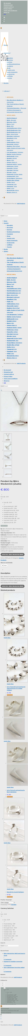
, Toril (10, 284)
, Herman (12, 334)
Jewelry (6, 223)
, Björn (13, 355)
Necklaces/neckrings (13, 232)
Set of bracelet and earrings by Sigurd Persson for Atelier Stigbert (16, 688)
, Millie (11, 282)
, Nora (13, 304)
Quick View (7, 637)
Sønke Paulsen (14, 317)
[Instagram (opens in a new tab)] (4, 19)
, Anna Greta (12, 295)
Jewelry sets (11, 238)
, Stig (12, 299)
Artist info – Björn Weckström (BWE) (12, 554)
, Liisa (10, 353)
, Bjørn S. (12, 325)
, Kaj (10, 301)
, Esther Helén (14, 338)
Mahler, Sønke (14, 327)
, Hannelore (14, 343)
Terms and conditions (10, 10)
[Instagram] (4, 985)
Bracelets (10, 225)
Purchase (4, 525)
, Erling (14, 288)
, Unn (12, 349)
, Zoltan (12, 332)
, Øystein (11, 280)
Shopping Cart (8, 5)
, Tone (12, 351)
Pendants (10, 234)
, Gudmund (13, 297)
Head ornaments (12, 240)
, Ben (14, 290)
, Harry (11, 347)
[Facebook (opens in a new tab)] (4, 17)
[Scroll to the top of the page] (1, 1006)
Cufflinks (9, 245)
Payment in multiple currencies (13, 961)
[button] (1, 390)
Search (2, 215)
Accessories (10, 242)
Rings (8, 236)
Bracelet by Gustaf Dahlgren (15, 892)
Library (6, 251)
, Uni (14, 293)
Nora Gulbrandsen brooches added (14, 967)
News (5, 221)
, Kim (10, 323)
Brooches (10, 227)
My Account (7, 3)
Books (6, 249)
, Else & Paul (13, 308)
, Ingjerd (12, 306)
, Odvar (12, 330)
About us (6, 12)
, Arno (12, 319)
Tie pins (9, 247)
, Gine (12, 340)
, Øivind (11, 321)
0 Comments (7, 959)
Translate (13, 904)
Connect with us (9, 6)
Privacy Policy (8, 8)
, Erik (10, 286)
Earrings (9, 229)
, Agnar (11, 336)
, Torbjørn (15, 314)
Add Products (21, 203)
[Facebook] (4, 983)
